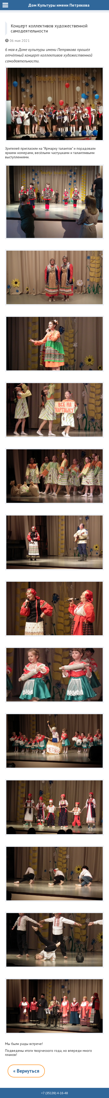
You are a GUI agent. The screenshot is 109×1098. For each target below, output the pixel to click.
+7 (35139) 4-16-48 (54, 1093)
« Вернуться (26, 1071)
